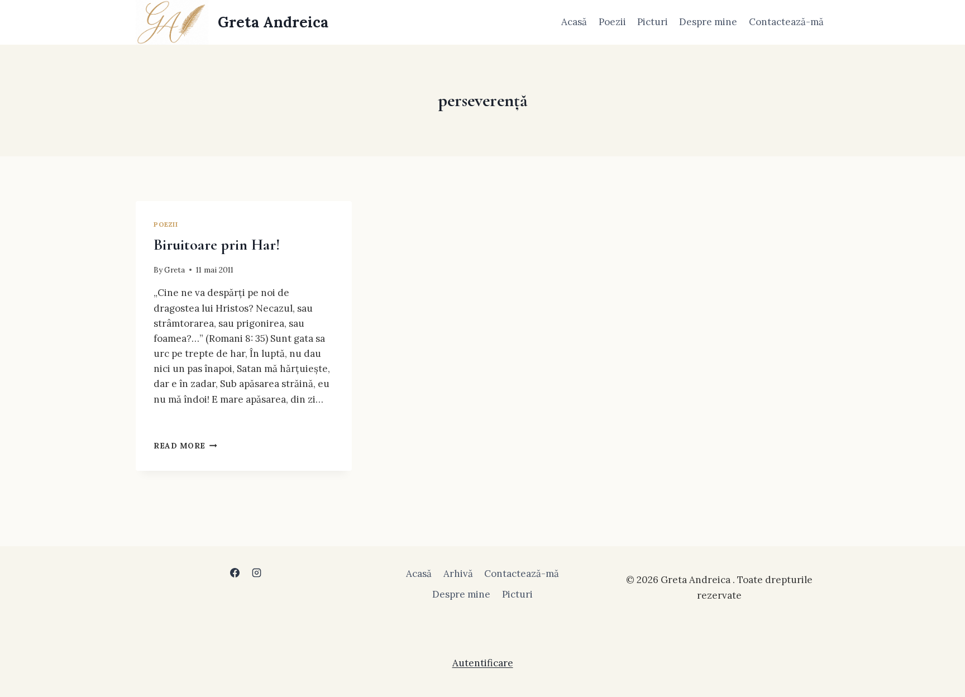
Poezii (612, 22)
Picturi (652, 22)
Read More (185, 446)
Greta (174, 270)
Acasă (574, 22)
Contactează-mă (786, 22)
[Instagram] (256, 572)
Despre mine (708, 22)
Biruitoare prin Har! (217, 244)
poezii (166, 224)
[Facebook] (234, 572)
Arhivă (458, 573)
